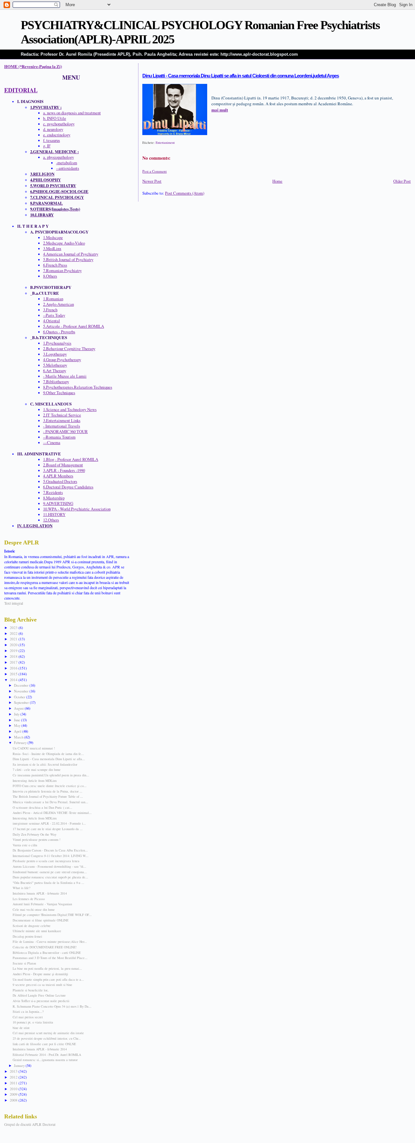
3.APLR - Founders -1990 (64, 470)
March (19, 737)
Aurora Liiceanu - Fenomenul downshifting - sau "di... (49, 866)
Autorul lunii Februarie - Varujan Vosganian (42, 904)
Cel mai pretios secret (28, 1017)
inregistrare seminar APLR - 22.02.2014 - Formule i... (49, 823)
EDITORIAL (21, 90)
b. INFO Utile (54, 118)
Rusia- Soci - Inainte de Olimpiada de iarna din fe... (48, 753)
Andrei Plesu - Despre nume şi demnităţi (40, 974)
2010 (14, 1088)
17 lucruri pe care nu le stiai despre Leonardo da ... (48, 829)
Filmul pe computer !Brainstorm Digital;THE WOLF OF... (52, 914)
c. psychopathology (59, 124)
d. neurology (53, 129)
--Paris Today (54, 315)
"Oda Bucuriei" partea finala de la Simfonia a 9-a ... (48, 882)
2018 (14, 656)
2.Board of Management (63, 465)
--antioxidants (67, 168)
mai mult (219, 110)
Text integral (13, 603)
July (17, 714)
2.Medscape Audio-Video (64, 243)
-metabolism (66, 163)
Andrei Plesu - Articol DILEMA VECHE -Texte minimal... (52, 812)
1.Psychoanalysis (57, 343)
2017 (14, 662)
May (17, 725)
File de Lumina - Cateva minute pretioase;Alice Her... (50, 941)
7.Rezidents (53, 492)
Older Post (402, 181)
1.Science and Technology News (70, 409)
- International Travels (61, 426)
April (18, 731)
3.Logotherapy (55, 354)
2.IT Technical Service (62, 415)
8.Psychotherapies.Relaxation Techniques (77, 387)
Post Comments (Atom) (184, 193)
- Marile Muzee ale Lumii (65, 376)
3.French (50, 310)
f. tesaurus (51, 140)
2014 (14, 679)
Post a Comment (154, 171)
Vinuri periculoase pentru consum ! (36, 839)
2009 (14, 1094)
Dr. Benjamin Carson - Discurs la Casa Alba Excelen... (50, 850)
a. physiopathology (58, 157)
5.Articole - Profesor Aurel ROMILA (73, 326)
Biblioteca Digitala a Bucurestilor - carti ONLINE (47, 952)
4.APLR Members (58, 476)
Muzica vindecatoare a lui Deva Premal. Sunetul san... (50, 802)
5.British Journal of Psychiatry (68, 259)
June (17, 719)
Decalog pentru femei (27, 936)
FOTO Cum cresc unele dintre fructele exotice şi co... (50, 785)
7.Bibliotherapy (56, 381)
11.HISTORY (54, 514)
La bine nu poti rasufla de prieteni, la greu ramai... (47, 968)
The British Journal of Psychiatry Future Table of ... (48, 796)
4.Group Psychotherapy (62, 359)
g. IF (47, 146)
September (22, 702)
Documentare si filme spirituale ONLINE (40, 920)
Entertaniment (165, 142)
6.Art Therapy (54, 370)
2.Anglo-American (58, 304)
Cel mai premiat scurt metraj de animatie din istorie (48, 1033)
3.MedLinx (52, 248)
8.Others (50, 276)
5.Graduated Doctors (60, 481)
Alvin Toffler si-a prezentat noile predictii (41, 1001)
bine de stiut (21, 1027)
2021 (14, 638)
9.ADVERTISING (58, 503)
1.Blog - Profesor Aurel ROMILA (70, 459)
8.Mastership (54, 498)
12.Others (51, 520)
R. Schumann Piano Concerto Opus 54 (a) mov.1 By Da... (52, 1006)
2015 (14, 673)
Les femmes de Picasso (29, 899)
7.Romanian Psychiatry (62, 270)
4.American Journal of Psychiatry (70, 254)
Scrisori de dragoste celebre (32, 925)
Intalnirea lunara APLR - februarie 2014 (40, 893)
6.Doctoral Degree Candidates (68, 487)
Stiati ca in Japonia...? (28, 1011)
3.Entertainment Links (61, 420)
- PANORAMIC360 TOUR (65, 431)
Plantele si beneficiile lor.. (31, 990)
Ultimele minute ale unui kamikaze (37, 931)
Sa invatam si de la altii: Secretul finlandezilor (45, 764)
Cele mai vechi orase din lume (34, 909)
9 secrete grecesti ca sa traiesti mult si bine (42, 984)
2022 (14, 633)
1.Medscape (53, 237)
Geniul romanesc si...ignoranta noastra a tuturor (45, 1059)
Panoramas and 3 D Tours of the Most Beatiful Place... (50, 957)
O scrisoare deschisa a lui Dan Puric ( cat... (42, 807)
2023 (14, 627)
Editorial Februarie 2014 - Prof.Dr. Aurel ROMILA (47, 1054)
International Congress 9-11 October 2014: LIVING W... (51, 855)
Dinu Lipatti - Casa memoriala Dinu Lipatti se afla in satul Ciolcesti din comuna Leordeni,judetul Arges (240, 75)
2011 (14, 1082)
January (20, 1065)
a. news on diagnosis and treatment (72, 113)
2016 (14, 668)
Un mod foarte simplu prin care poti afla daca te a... (48, 979)
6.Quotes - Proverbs (59, 332)
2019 (14, 650)
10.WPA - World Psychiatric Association (77, 509)
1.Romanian (53, 299)
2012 (14, 1077)
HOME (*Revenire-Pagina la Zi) (33, 66)
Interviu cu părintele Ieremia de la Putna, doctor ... (47, 791)
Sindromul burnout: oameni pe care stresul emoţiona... (50, 872)
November (22, 691)
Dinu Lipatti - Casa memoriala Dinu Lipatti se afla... (49, 759)
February (21, 742)
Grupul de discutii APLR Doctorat (29, 1124)
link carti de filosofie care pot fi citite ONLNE (44, 1044)
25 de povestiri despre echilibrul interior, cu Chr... (47, 1038)
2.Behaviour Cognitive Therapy (69, 348)
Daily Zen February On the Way (34, 834)
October (20, 696)
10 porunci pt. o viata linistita (33, 1022)
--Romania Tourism (59, 437)
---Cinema (51, 442)
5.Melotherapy (55, 365)
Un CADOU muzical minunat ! (34, 748)
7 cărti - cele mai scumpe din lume (37, 769)
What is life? (21, 888)
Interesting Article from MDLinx (35, 780)
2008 (14, 1100)
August (19, 708)
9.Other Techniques (59, 392)
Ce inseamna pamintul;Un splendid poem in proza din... (51, 775)
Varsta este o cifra (25, 845)
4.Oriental (51, 321)
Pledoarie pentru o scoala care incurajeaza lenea (46, 861)
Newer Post (151, 181)
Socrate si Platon (24, 963)
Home (277, 181)
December (22, 685)
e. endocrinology (56, 135)
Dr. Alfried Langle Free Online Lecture (39, 995)
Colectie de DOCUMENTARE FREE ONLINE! (45, 947)
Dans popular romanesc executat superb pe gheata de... (50, 877)
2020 (14, 644)
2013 (14, 1071)
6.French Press (55, 265)
